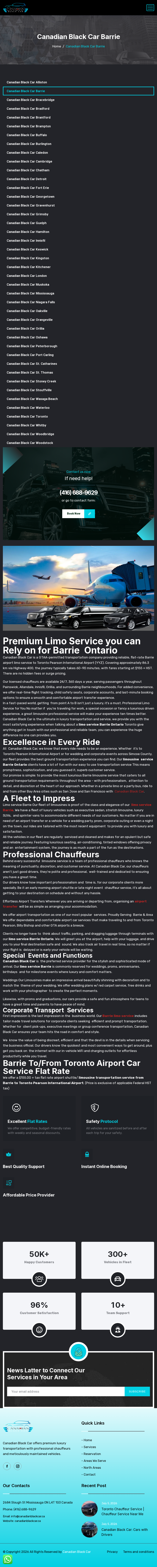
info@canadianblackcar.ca (28, 1516)
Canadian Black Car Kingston (28, 258)
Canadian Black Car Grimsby (27, 214)
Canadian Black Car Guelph (27, 223)
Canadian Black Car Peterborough (32, 346)
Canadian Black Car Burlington (29, 144)
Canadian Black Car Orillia (25, 328)
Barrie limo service (118, 1016)
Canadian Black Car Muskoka (28, 284)
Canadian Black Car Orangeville (30, 320)
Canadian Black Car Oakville (27, 311)
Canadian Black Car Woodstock (30, 443)
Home (56, 46)
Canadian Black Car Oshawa (27, 337)
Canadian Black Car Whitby (26, 425)
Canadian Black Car (129, 791)
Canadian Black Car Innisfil (26, 240)
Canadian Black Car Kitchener (29, 267)
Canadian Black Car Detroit (27, 179)
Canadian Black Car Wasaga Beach (32, 399)
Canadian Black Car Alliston (27, 82)
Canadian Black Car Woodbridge (30, 434)
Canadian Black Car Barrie (26, 91)
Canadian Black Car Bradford (28, 109)
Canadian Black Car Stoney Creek (31, 381)
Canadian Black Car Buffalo (27, 135)
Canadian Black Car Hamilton (28, 232)
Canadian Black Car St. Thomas (30, 372)
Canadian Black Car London (27, 276)
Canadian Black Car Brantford (29, 117)
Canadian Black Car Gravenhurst (31, 205)
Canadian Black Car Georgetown (30, 196)
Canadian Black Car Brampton (29, 126)
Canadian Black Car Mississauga (30, 293)
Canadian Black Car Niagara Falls (31, 302)
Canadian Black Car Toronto (27, 416)
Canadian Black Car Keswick (27, 249)
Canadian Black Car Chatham (28, 170)
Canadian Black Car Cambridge (29, 161)
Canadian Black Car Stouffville (29, 390)
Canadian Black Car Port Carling (30, 355)
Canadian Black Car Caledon (27, 152)
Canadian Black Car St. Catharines (32, 364)
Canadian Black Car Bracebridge (31, 100)
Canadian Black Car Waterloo (28, 408)
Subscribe (137, 1391)
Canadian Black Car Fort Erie (28, 188)
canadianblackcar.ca (28, 1521)
